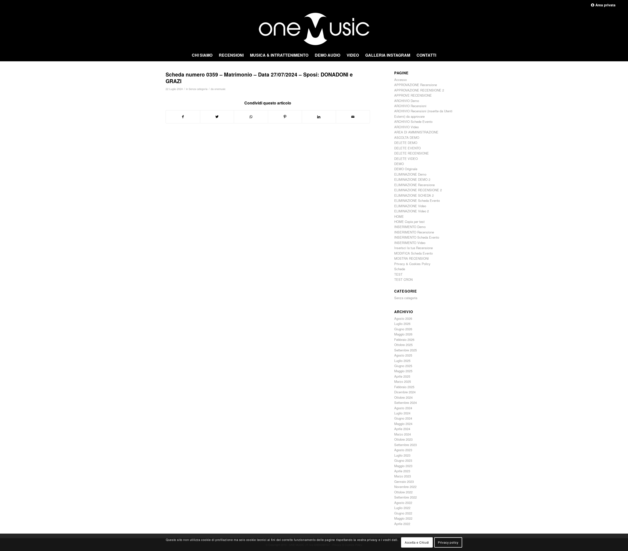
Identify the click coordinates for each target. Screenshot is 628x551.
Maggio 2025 (403, 371)
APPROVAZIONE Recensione (415, 84)
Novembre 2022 (405, 486)
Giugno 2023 (403, 460)
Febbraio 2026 (404, 339)
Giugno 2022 (403, 513)
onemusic (219, 89)
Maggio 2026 (403, 334)
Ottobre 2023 (403, 439)
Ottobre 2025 (403, 344)
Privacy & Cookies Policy (412, 263)
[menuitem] (202, 55)
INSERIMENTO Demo (410, 226)
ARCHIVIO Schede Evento (413, 121)
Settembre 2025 (405, 350)
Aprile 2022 (402, 523)
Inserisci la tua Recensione (413, 247)
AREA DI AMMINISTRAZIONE (416, 132)
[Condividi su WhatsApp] (251, 116)
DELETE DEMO (405, 142)
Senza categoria (198, 89)
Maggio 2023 (403, 465)
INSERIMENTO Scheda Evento (416, 237)
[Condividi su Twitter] (217, 116)
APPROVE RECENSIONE (413, 95)
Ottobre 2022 (403, 492)
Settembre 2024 (405, 402)
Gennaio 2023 (404, 481)
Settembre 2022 (405, 497)
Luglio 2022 (402, 507)
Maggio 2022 (403, 518)
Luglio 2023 (402, 455)
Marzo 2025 (402, 381)
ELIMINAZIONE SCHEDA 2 (414, 195)
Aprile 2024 (402, 428)
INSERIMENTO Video (409, 242)
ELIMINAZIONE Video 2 (411, 211)
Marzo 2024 (402, 434)
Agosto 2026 (403, 318)
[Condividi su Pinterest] (285, 116)
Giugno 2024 (403, 418)
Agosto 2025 (403, 355)
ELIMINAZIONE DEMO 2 (412, 179)
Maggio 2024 (403, 423)
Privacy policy (448, 542)
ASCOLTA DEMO (406, 137)
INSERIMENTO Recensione (414, 232)
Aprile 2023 (402, 471)
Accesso (400, 79)
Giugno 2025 (403, 365)
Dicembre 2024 (405, 392)
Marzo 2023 (402, 476)
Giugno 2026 (403, 329)
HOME (399, 216)
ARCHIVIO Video (406, 127)
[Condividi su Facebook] (183, 116)
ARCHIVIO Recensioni (410, 105)
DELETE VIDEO (406, 158)
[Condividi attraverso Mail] (353, 116)
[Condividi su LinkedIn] (319, 116)
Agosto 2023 (403, 450)
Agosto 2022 (403, 502)
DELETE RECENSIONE (411, 153)
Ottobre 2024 (403, 397)
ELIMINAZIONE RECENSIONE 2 (418, 190)
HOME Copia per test (409, 221)
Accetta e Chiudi (417, 542)
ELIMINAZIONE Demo (410, 174)
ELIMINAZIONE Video (410, 206)
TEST (398, 274)
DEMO (399, 163)
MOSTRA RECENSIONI (411, 258)
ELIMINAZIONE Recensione (414, 184)
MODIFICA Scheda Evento (413, 253)
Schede (399, 269)
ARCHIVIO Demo (406, 100)
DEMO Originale (405, 169)
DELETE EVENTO (407, 148)
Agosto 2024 (403, 408)
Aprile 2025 (402, 376)
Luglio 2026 (402, 323)
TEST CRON (403, 279)
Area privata (604, 4)
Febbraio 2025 (404, 386)
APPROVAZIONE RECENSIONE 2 (419, 90)
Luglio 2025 (402, 360)
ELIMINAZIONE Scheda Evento (417, 200)
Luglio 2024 (402, 413)
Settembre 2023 (405, 444)
